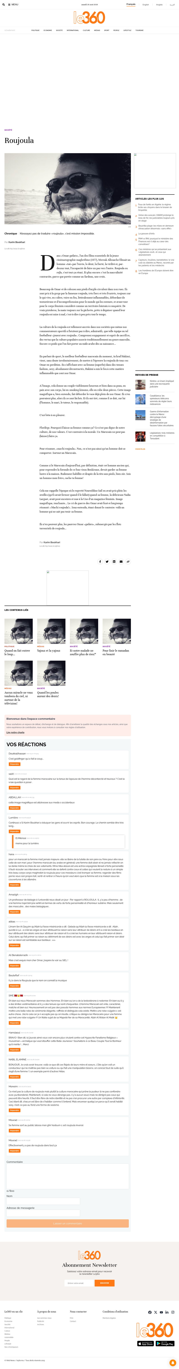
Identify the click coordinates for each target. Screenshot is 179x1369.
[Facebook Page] (150, 1312)
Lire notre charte (15, 732)
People (116, 30)
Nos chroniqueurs (11, 1347)
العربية (172, 4)
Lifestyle (127, 30)
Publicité (40, 1321)
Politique (35, 30)
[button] (172, 1362)
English (146, 4)
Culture (86, 30)
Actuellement (9, 30)
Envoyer (104, 1283)
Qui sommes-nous (44, 1318)
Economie (48, 30)
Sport (106, 30)
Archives (40, 1324)
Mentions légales (109, 1318)
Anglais (159, 4)
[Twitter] (155, 1312)
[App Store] (145, 1343)
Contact (73, 1321)
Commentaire (15, 1161)
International (73, 30)
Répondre (14, 764)
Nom (9, 1196)
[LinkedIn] (167, 1312)
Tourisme (139, 30)
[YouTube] (161, 1312)
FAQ (71, 1318)
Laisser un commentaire (67, 1223)
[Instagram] (173, 1312)
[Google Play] (165, 1343)
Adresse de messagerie (21, 1207)
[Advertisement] (84, 76)
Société (59, 30)
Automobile (8, 1337)
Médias (97, 30)
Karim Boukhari (17, 242)
